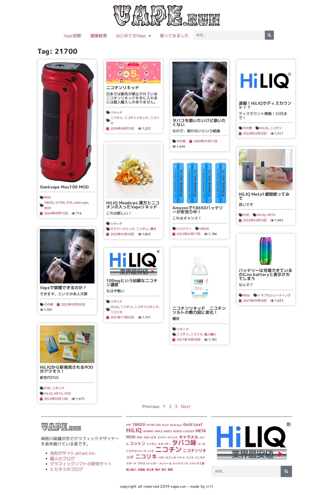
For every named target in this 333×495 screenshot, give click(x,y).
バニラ (190, 457)
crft (209, 486)
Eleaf (165, 425)
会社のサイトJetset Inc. (73, 453)
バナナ (181, 457)
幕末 (157, 469)
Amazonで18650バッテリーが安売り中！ (197, 210)
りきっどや (150, 437)
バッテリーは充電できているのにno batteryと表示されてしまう (265, 274)
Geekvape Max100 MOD (64, 187)
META (271, 215)
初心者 (150, 469)
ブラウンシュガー (148, 463)
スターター (164, 444)
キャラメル (188, 436)
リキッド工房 (196, 463)
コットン (137, 443)
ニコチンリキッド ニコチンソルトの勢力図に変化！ (199, 310)
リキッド (117, 112)
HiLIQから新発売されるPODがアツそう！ (66, 369)
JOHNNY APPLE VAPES (157, 431)
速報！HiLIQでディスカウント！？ (265, 105)
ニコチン (117, 118)
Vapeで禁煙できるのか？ (63, 287)
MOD (47, 197)
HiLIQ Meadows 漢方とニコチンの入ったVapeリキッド (133, 205)
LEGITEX (188, 431)
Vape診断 (72, 36)
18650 (48, 202)
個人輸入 (210, 334)
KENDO (177, 431)
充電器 (141, 469)
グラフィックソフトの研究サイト (81, 464)
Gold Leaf (193, 424)
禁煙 (170, 469)
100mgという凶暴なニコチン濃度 (132, 283)
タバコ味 (184, 442)
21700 (60, 202)
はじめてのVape (131, 36)
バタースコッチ (167, 457)
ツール (201, 444)
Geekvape (81, 202)
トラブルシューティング (274, 295)
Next (186, 406)
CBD (158, 425)
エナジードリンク (123, 229)
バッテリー (184, 229)
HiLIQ (264, 128)
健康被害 (98, 36)
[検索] (269, 35)
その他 (181, 141)
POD (246, 215)
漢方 (153, 229)
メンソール (165, 463)
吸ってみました (174, 36)
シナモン (152, 444)
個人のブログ (62, 458)
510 (69, 202)
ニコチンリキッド (122, 87)
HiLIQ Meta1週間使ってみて (264, 196)
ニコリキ (117, 312)
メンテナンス (180, 463)
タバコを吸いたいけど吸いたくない (199, 122)
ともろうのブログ (66, 469)
